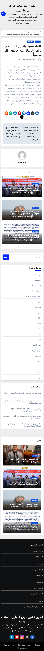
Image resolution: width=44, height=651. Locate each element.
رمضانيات (38, 329)
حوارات (39, 313)
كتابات (39, 367)
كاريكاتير (38, 361)
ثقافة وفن (38, 307)
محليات (30, 41)
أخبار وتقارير (37, 280)
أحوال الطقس (36, 275)
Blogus (37, 645)
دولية (39, 318)
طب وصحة (37, 340)
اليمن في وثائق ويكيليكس (33, 296)
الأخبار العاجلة (36, 291)
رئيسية (38, 41)
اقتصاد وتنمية (36, 285)
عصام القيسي (36, 345)
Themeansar (22, 648)
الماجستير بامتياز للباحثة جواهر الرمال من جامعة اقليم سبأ (23, 51)
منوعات (38, 378)
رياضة (39, 334)
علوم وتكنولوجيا (36, 350)
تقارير (39, 302)
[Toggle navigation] (41, 14)
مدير (33, 59)
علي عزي (38, 356)
